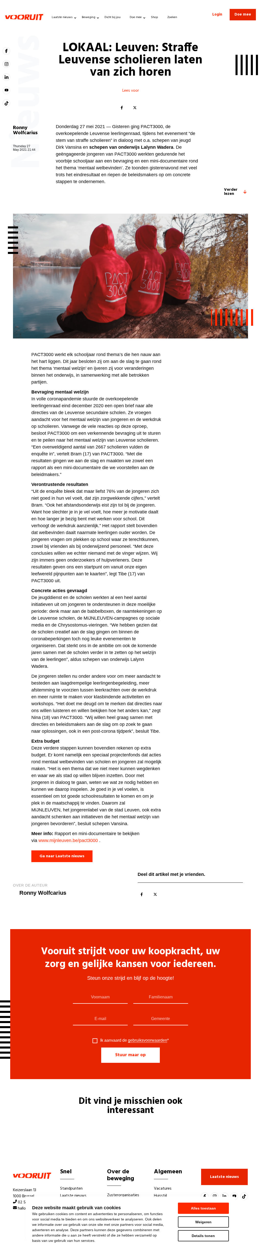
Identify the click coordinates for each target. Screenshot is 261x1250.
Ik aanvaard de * (134, 1040)
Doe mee (136, 17)
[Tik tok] (6, 103)
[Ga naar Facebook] (6, 51)
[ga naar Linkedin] (6, 77)
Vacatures (163, 1188)
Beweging (88, 17)
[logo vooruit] (24, 17)
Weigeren (203, 1222)
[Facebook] (121, 108)
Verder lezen (231, 192)
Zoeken (172, 17)
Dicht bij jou (113, 17)
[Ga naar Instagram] (6, 64)
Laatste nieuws (62, 17)
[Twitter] (135, 108)
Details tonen (203, 1236)
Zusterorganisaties (123, 1195)
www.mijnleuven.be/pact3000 (68, 840)
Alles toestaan (203, 1208)
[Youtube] (6, 90)
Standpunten (71, 1188)
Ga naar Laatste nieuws (62, 856)
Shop (154, 17)
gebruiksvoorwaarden (147, 1040)
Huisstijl (160, 1195)
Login (217, 14)
